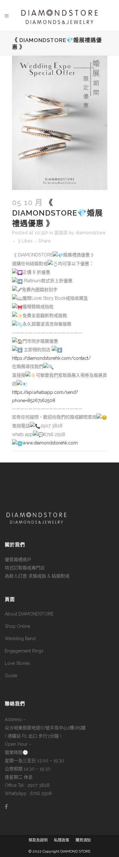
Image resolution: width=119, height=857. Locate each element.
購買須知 (83, 840)
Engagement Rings (24, 650)
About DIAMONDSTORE (29, 613)
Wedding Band (20, 638)
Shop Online (17, 626)
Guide (11, 675)
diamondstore (91, 232)
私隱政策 (61, 840)
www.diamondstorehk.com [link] (50, 442)
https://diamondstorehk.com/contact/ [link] (51, 358)
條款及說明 (38, 840)
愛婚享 (61, 232)
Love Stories (17, 663)
